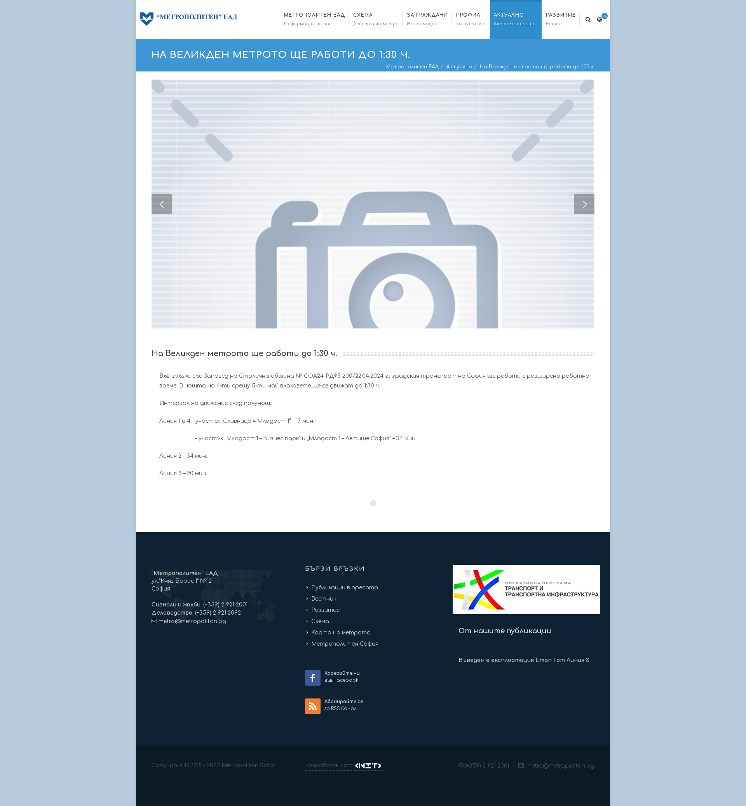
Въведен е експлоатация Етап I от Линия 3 (523, 660)
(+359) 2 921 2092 (217, 613)
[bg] (599, 18)
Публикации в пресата (344, 588)
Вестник (323, 599)
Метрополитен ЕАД (412, 66)
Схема (320, 621)
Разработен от (329, 765)
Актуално (459, 66)
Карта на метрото (341, 633)
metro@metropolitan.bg (192, 621)
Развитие (325, 610)
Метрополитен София (344, 644)
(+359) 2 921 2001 (225, 605)
